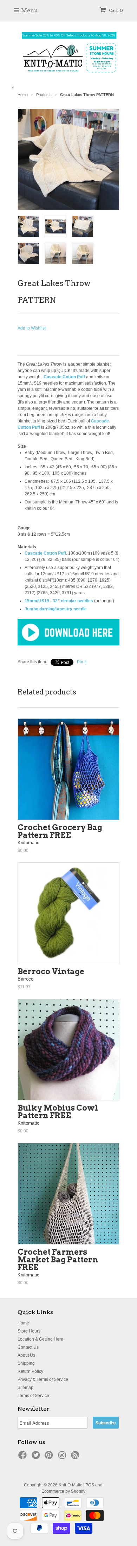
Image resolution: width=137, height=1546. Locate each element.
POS (89, 1485)
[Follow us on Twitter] (37, 1457)
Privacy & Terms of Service (43, 1379)
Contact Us (28, 1347)
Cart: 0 (115, 10)
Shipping (26, 1363)
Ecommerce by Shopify (63, 1491)
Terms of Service (33, 1395)
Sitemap (25, 1387)
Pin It (81, 661)
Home (23, 1323)
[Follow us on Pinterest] (50, 1457)
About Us (26, 1355)
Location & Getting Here (40, 1339)
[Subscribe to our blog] (76, 1457)
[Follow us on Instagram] (63, 1457)
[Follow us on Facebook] (23, 1457)
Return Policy (30, 1371)
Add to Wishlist (32, 328)
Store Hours (29, 1331)
